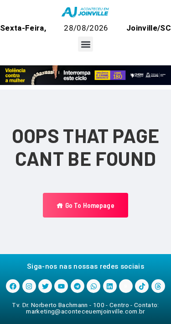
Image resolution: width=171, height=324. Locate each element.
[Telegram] (77, 286)
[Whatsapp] (93, 286)
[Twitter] (45, 286)
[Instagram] (29, 286)
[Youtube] (61, 286)
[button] (85, 44)
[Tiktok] (142, 286)
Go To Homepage (88, 205)
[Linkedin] (110, 286)
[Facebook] (13, 286)
